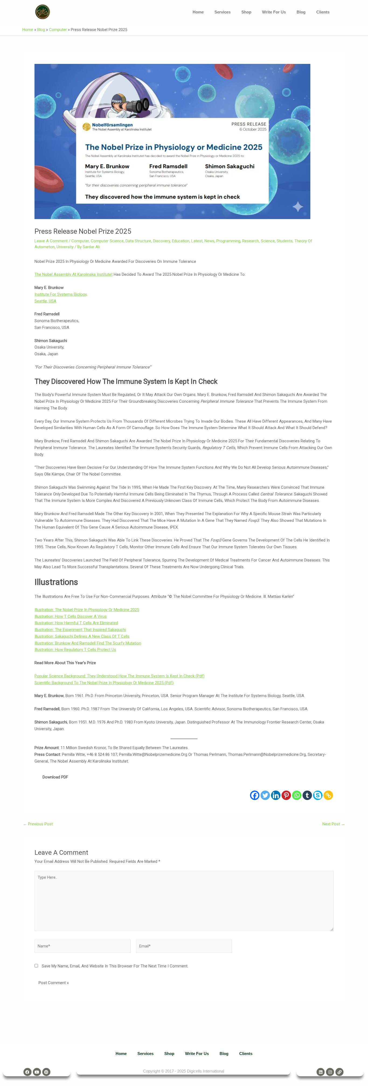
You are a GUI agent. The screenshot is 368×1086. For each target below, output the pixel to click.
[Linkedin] (275, 795)
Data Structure (138, 241)
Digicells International (205, 1071)
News (209, 241)
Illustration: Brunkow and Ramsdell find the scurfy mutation (87, 643)
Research (250, 241)
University (65, 246)
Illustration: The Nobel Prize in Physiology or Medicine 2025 (86, 609)
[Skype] (317, 795)
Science (268, 241)
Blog (301, 12)
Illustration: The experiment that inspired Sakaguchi (80, 629)
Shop (246, 12)
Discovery (161, 241)
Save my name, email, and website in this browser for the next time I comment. (115, 966)
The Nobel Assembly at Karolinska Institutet (73, 274)
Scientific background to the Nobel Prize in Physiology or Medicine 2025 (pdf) (103, 682)
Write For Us (274, 12)
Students (285, 241)
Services (222, 12)
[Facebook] (254, 795)
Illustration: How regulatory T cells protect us (75, 649)
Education (180, 241)
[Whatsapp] (296, 795)
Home (198, 12)
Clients (322, 12)
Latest (197, 241)
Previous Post (38, 824)
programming (228, 241)
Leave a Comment (51, 241)
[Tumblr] (307, 795)
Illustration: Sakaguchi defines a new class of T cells (82, 636)
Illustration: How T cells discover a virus (70, 616)
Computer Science (107, 241)
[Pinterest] (286, 795)
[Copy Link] (328, 795)
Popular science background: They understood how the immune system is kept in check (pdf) (119, 676)
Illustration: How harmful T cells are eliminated (76, 622)
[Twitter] (265, 795)
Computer (58, 29)
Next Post (333, 824)
